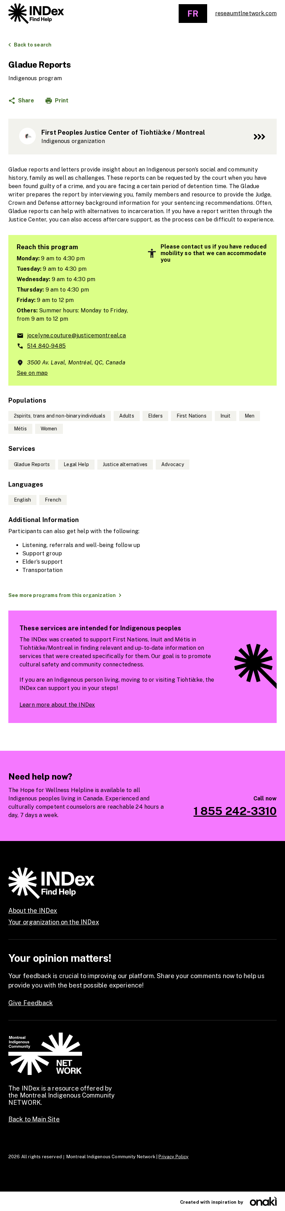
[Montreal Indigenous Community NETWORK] (36, 13)
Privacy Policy (173, 1156)
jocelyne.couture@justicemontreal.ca (76, 335)
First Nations (191, 416)
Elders (155, 416)
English (22, 500)
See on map (32, 373)
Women (49, 428)
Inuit (225, 416)
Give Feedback (30, 1003)
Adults (126, 416)
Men (249, 416)
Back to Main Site (34, 1119)
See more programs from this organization (62, 595)
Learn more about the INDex (57, 704)
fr (192, 13)
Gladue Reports (32, 464)
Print (61, 100)
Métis (20, 428)
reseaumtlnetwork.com (246, 13)
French (53, 500)
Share (26, 100)
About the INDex (32, 910)
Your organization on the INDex (53, 922)
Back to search (32, 45)
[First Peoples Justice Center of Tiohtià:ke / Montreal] (142, 136)
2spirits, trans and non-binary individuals (59, 416)
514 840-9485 (46, 346)
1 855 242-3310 (235, 811)
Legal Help (76, 464)
